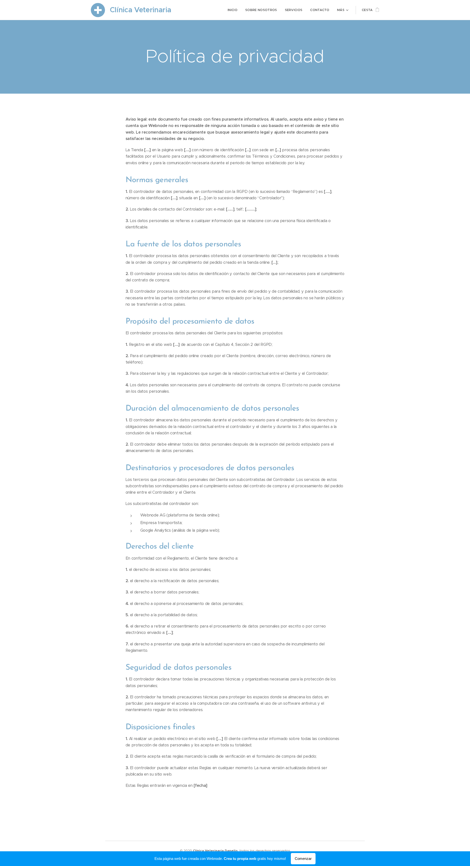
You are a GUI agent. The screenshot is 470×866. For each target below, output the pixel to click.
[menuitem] (233, 10)
